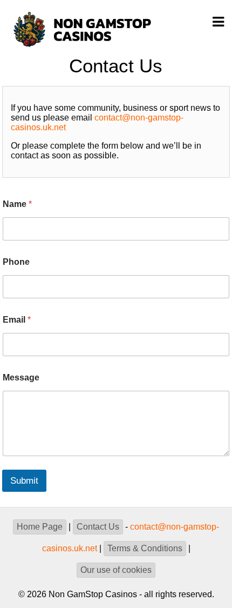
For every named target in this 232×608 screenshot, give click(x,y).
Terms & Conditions (144, 548)
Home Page (40, 526)
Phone (16, 261)
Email (17, 319)
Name (17, 204)
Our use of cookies (116, 569)
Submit (24, 481)
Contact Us (98, 526)
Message (21, 377)
